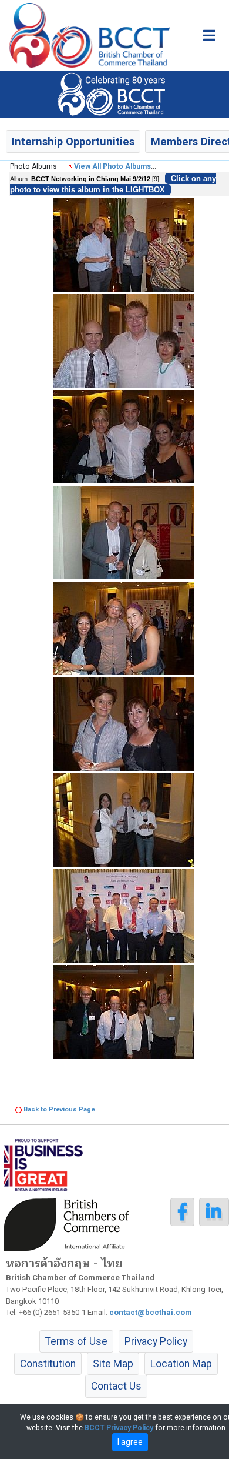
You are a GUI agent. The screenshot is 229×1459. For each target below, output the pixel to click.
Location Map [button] (181, 1364)
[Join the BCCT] (114, 93)
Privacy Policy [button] (155, 1341)
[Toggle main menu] (209, 35)
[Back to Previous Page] (18, 1109)
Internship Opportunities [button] (73, 141)
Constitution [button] (48, 1364)
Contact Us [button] (116, 1386)
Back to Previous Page (59, 1109)
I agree (130, 1442)
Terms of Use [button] (76, 1341)
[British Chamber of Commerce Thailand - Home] (85, 35)
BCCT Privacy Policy (119, 1428)
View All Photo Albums (112, 166)
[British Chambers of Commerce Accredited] (69, 1223)
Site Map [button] (113, 1364)
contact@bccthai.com (150, 1312)
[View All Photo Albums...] (70, 166)
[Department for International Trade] (43, 1163)
